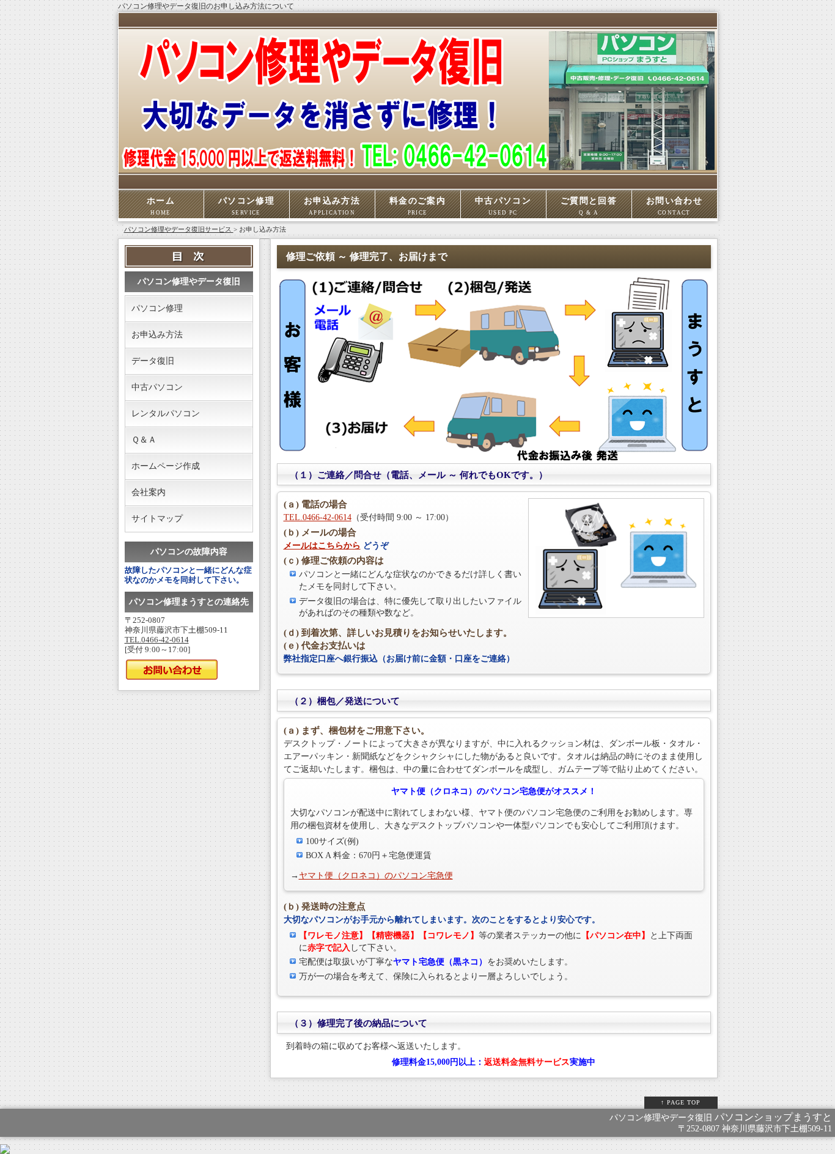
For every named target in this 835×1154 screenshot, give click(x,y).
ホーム (161, 206)
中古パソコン (503, 206)
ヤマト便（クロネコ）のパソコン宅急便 (376, 875)
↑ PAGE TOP (681, 1102)
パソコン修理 (246, 206)
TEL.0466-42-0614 (317, 517)
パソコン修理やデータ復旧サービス (179, 229)
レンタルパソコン (165, 413)
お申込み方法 (332, 206)
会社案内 (148, 492)
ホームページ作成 (165, 466)
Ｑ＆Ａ (143, 439)
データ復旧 (152, 361)
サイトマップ (157, 518)
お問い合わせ (674, 206)
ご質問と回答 (589, 206)
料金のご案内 (417, 206)
